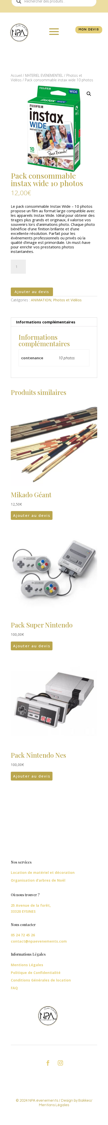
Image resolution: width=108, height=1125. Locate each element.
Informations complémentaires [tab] (45, 321)
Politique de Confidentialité (36, 972)
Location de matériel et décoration (43, 872)
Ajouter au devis (32, 291)
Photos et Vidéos (67, 300)
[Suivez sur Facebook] (47, 1063)
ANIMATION (41, 300)
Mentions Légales (27, 964)
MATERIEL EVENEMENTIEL (44, 75)
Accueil (16, 75)
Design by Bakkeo (76, 1100)
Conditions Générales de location (41, 980)
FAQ (14, 988)
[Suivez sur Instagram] (60, 1063)
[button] (88, 93)
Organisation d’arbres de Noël (38, 880)
